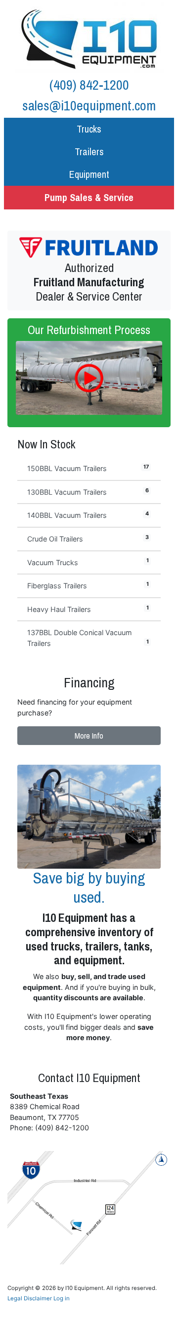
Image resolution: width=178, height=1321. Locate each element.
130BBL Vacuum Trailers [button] (88, 491)
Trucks (89, 128)
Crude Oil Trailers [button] (88, 538)
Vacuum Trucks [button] (88, 561)
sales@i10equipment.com (89, 105)
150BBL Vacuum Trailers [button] (88, 468)
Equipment (89, 174)
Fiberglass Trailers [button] (88, 585)
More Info (89, 735)
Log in (61, 1298)
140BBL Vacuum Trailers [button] (88, 514)
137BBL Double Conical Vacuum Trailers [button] (88, 637)
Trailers (89, 151)
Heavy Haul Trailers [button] (88, 609)
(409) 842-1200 (89, 84)
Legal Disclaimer (29, 1298)
